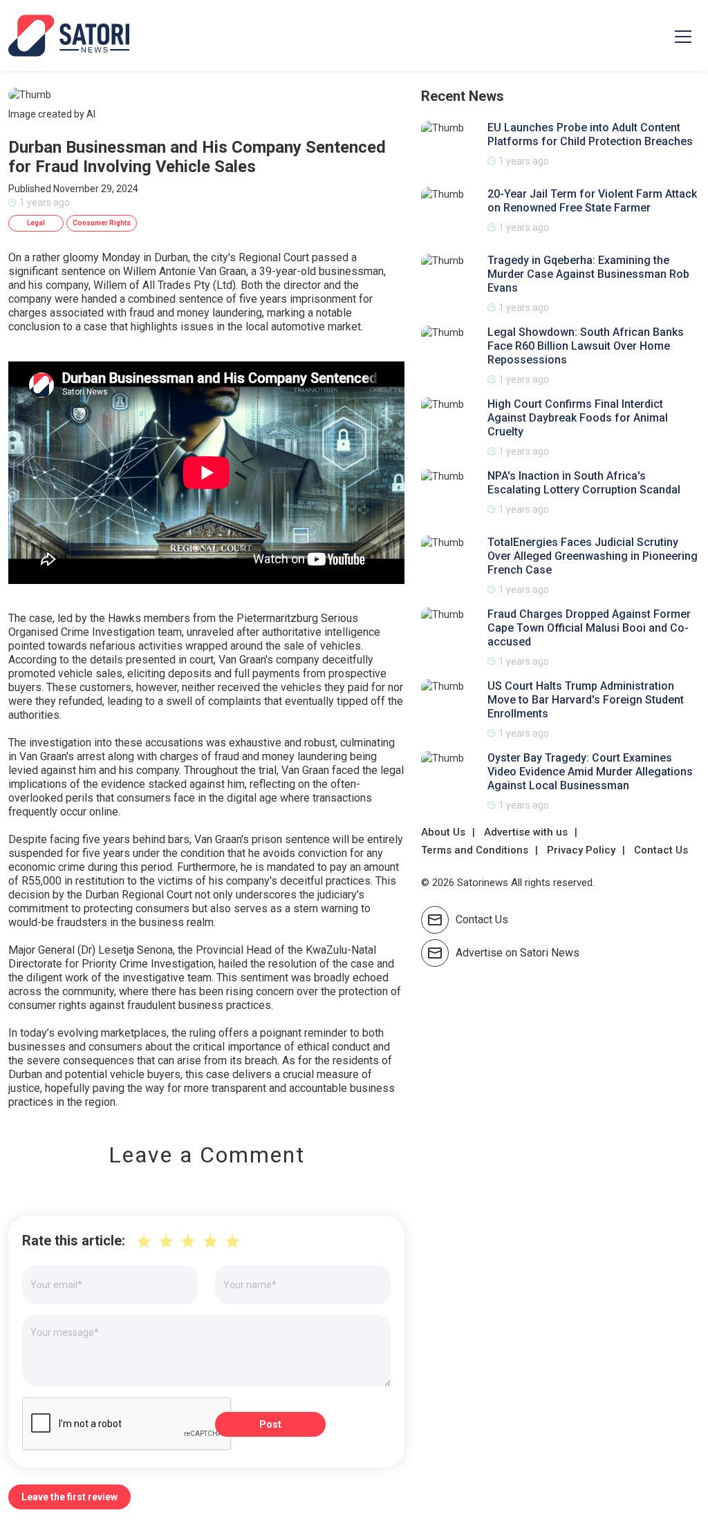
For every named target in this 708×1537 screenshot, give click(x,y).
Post (270, 1424)
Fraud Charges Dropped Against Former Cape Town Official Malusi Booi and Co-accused (589, 627)
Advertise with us (526, 832)
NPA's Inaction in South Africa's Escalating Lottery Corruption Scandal (583, 482)
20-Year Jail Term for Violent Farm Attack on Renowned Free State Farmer (592, 200)
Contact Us (661, 850)
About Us (443, 832)
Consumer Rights (102, 223)
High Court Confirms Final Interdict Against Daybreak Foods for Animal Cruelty (577, 417)
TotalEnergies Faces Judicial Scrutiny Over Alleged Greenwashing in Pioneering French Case (592, 556)
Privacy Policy (581, 850)
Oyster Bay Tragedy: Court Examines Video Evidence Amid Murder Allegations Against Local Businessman (590, 771)
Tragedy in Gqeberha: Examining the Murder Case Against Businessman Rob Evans (588, 274)
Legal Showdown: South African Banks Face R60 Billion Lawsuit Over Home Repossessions (585, 346)
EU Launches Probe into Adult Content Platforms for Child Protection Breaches (590, 134)
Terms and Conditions (474, 850)
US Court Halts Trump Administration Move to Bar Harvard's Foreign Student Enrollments (585, 699)
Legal (36, 223)
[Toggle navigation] (683, 36)
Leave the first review (69, 1496)
